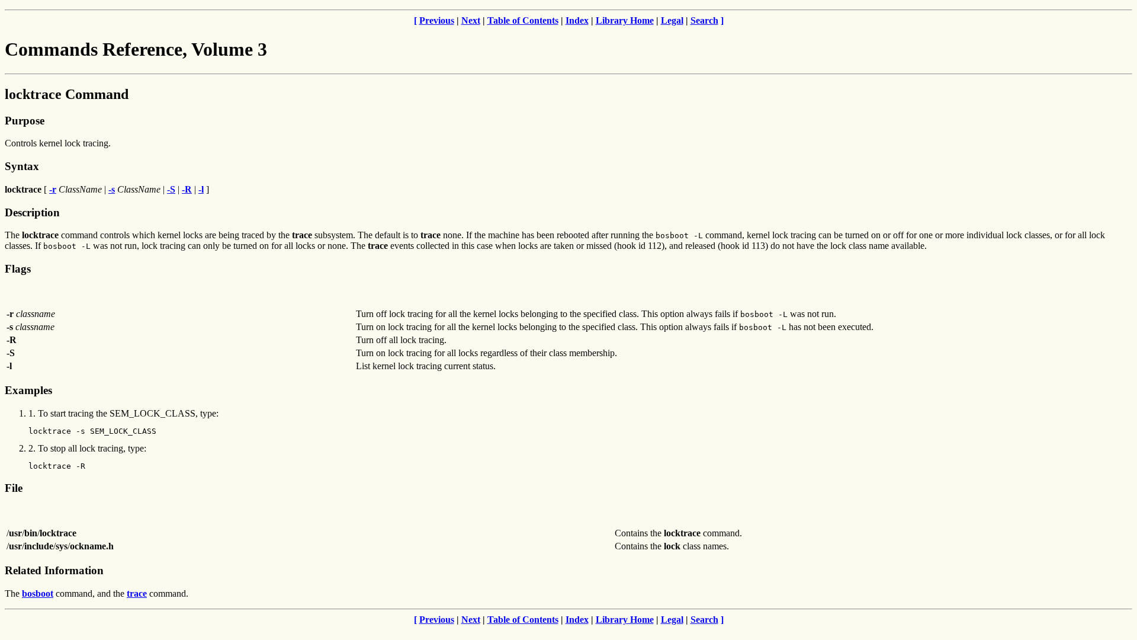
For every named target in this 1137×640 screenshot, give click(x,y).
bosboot (37, 593)
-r (52, 189)
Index (577, 20)
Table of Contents (522, 20)
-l (201, 189)
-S (171, 189)
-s (111, 189)
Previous (436, 20)
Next (470, 20)
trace (137, 593)
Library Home (625, 20)
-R (187, 189)
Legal (672, 20)
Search (704, 20)
